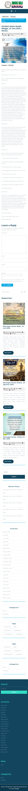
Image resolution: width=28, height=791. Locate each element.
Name (3, 256)
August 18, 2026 (9, 388)
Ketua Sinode (7, 630)
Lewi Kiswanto (16, 33)
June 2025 (6, 578)
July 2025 (5, 574)
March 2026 (6, 548)
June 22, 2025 (7, 33)
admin (17, 388)
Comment (4, 232)
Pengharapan (17, 630)
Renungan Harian (8, 634)
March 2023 (6, 594)
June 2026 (6, 538)
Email (3, 264)
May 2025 (5, 581)
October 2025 (7, 565)
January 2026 (6, 555)
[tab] (11, 11)
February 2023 (7, 598)
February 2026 (7, 551)
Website (3, 273)
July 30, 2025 (8, 332)
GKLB (15, 626)
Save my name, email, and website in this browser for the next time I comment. (12, 280)
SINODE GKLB (5, 16)
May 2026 (5, 541)
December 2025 (7, 558)
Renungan (13, 16)
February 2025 (7, 591)
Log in (2, 764)
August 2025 (6, 571)
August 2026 (6, 531)
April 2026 (6, 545)
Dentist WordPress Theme (9, 786)
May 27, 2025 (8, 442)
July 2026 (5, 535)
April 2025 (6, 584)
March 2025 (6, 588)
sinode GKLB (19, 634)
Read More (9, 353)
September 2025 (7, 568)
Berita (4, 610)
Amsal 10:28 (7, 626)
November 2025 (7, 561)
